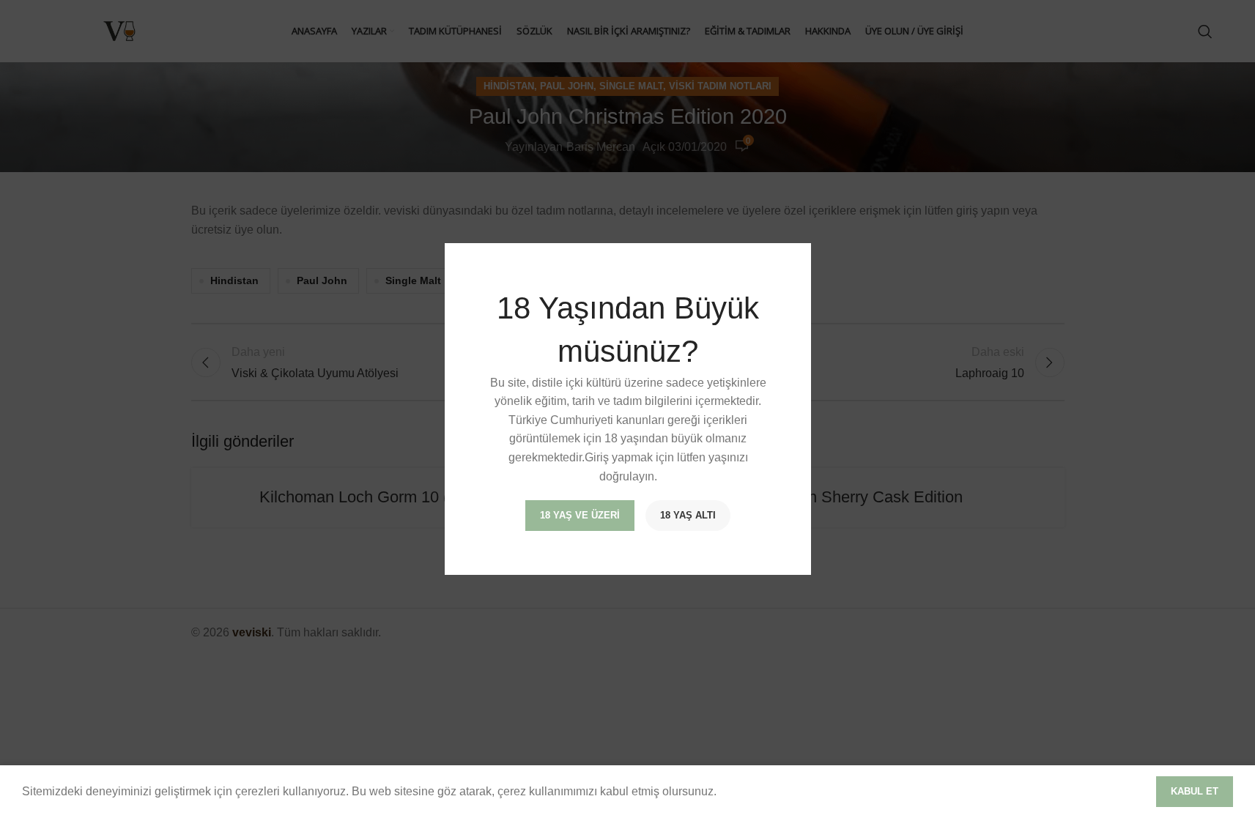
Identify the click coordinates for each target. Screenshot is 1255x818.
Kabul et (1194, 791)
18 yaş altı (688, 515)
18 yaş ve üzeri (580, 515)
